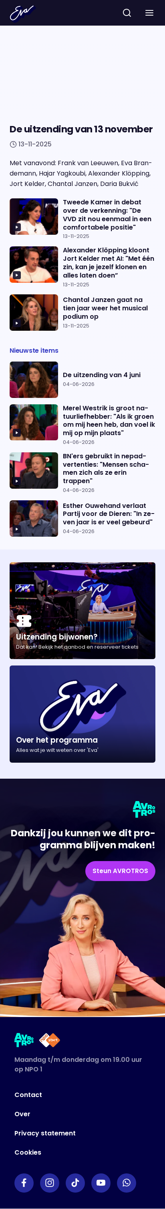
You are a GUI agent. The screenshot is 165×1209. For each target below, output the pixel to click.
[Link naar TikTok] (75, 1183)
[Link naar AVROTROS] (24, 1041)
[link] (120, 871)
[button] (149, 13)
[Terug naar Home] (23, 14)
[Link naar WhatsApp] (126, 1183)
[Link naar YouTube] (101, 1183)
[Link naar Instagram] (49, 1183)
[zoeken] (127, 13)
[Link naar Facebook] (24, 1183)
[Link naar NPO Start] (49, 1041)
